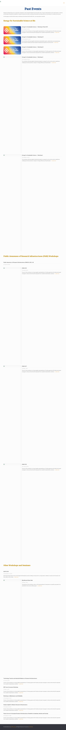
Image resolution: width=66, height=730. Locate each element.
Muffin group (13, 726)
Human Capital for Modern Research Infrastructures (15, 704)
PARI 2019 (24, 268)
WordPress (31, 726)
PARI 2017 (24, 366)
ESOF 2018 (6, 571)
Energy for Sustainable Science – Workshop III (32, 47)
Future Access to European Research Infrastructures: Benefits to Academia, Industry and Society (25, 713)
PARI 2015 (24, 464)
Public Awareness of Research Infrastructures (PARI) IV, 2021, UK (18, 262)
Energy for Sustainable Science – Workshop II (32, 57)
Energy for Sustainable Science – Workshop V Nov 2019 (35, 26)
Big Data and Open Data (27, 580)
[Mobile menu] (64, 3)
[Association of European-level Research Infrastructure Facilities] (0, 3)
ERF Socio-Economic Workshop (10, 687)
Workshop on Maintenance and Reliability (12, 696)
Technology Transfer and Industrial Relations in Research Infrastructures (20, 678)
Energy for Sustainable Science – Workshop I (32, 155)
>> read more (56, 32)
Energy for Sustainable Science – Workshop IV (32, 37)
